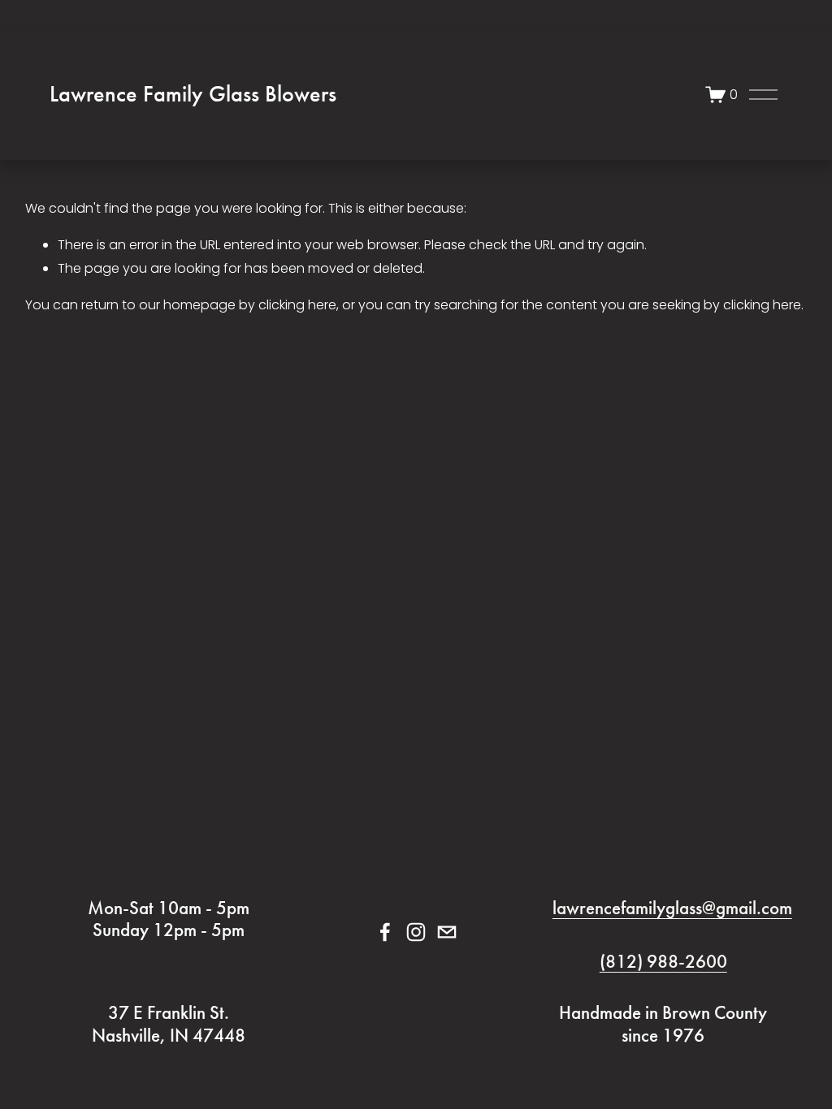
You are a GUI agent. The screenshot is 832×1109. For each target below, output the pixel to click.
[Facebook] (385, 932)
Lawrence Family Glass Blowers (193, 94)
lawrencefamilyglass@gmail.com (672, 908)
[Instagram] (416, 932)
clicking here (297, 305)
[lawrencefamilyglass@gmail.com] (447, 932)
